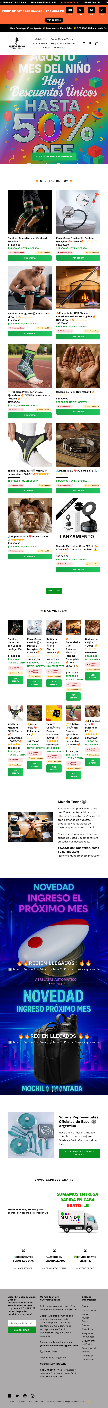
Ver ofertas (54, 20)
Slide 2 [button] (56, 1280)
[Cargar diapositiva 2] (52, 983)
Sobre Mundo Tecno (86, 1317)
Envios (85, 1325)
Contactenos (89, 1310)
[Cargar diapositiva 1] (49, 983)
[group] (25, 241)
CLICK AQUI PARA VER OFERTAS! (54, 156)
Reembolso (88, 1329)
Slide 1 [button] (51, 1280)
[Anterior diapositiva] (44, 983)
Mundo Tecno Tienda (30, 1401)
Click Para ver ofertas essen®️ (79, 1153)
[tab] (51, 1280)
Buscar (85, 1306)
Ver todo (54, 590)
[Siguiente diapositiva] (57, 983)
